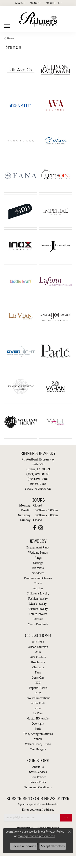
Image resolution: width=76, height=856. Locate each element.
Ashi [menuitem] (38, 652)
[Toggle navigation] (7, 24)
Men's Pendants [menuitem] (38, 624)
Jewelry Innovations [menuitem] (38, 698)
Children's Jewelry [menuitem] (38, 594)
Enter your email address (38, 809)
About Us (38, 767)
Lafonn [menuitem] (38, 708)
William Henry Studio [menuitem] (38, 744)
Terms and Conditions (38, 787)
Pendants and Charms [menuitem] (38, 578)
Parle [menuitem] (38, 729)
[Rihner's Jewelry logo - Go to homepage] (38, 19)
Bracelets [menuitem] (38, 568)
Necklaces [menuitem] (38, 573)
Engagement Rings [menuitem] (38, 548)
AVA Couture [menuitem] (38, 657)
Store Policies (38, 777)
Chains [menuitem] (38, 583)
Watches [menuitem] (38, 588)
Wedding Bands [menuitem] (38, 553)
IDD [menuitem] (38, 683)
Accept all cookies (53, 846)
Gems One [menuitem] (38, 678)
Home (10, 38)
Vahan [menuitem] (38, 739)
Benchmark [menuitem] (38, 662)
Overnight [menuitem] (38, 724)
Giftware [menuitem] (38, 619)
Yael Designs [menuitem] (38, 749)
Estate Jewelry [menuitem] (38, 614)
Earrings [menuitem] (38, 563)
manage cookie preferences (36, 836)
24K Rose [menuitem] (38, 642)
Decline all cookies (23, 846)
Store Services (38, 772)
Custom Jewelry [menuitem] (38, 609)
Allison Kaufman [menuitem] (38, 647)
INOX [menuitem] (38, 693)
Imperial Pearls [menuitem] (38, 688)
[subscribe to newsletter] (66, 817)
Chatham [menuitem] (38, 667)
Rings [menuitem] (38, 558)
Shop (48, 73)
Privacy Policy (38, 782)
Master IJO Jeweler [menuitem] (38, 719)
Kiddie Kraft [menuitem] (38, 703)
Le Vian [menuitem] (38, 713)
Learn (20, 73)
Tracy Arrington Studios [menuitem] (38, 734)
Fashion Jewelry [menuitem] (38, 599)
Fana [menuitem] (38, 673)
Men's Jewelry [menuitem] (38, 604)
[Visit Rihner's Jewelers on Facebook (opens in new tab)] (34, 527)
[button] (19, 3)
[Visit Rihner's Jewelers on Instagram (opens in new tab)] (40, 527)
